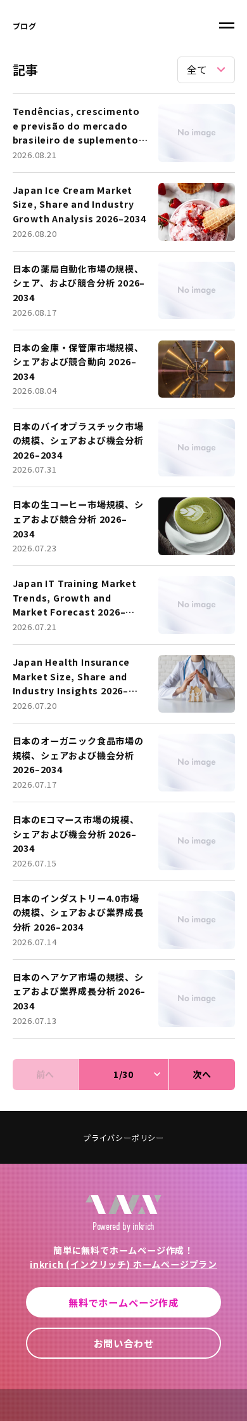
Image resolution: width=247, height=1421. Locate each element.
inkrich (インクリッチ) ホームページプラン (123, 1264)
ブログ (25, 25)
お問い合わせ (124, 1343)
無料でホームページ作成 (123, 1302)
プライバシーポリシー (123, 1137)
